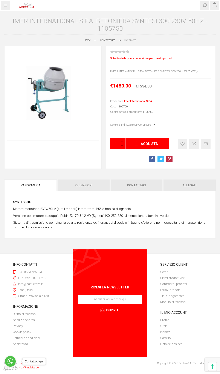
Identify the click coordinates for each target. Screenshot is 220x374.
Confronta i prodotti (173, 284)
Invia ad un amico (206, 144)
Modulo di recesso (173, 302)
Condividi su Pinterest (169, 159)
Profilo (164, 320)
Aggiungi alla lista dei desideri (182, 144)
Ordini (164, 326)
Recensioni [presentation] (83, 185)
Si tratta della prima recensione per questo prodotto (142, 58)
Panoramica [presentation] (30, 185)
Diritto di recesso (24, 314)
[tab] (30, 185)
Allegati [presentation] (190, 185)
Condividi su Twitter (160, 159)
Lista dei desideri (171, 344)
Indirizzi (165, 332)
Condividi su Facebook (152, 159)
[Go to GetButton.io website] (10, 369)
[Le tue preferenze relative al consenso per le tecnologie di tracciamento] (212, 366)
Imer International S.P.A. (138, 101)
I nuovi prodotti (170, 290)
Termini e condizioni (26, 338)
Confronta (194, 144)
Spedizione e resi (24, 320)
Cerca (164, 272)
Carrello (165, 338)
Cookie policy (22, 332)
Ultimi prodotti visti (172, 278)
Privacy (18, 326)
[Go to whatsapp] (10, 361)
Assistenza (20, 344)
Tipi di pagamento (172, 296)
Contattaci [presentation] (136, 185)
